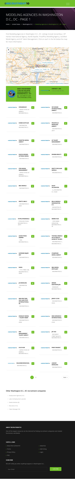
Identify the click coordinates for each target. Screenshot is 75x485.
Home (8, 24)
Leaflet (47, 83)
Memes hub (55, 219)
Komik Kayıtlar (24, 123)
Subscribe (56, 469)
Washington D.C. (28, 24)
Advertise (43, 446)
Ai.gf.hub (22, 347)
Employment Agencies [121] (16, 395)
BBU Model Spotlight (55, 268)
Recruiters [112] (13, 406)
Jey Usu (39, 63)
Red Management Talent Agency (23, 333)
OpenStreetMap (59, 83)
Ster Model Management (23, 169)
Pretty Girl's (23, 201)
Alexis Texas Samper (23, 236)
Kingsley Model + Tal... (44, 69)
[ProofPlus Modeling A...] (48, 59)
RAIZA (20, 267)
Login (41, 452)
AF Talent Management (56, 141)
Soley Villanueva (55, 186)
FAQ (8, 455)
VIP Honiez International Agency (57, 108)
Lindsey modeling (38, 71)
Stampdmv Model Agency (56, 254)
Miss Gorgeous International (57, 316)
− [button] (8, 52)
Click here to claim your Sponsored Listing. (24, 96)
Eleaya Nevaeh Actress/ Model (24, 155)
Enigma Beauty (56, 154)
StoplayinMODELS (23, 219)
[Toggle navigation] (67, 4)
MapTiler (53, 83)
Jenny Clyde (55, 298)
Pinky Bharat (56, 347)
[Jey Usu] (38, 59)
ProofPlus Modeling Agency (55, 124)
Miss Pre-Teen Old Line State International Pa (24, 301)
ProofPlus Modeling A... (48, 62)
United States (16, 24)
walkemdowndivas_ (23, 363)
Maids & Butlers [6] (14, 402)
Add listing (43, 449)
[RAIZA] (36, 65)
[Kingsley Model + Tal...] (44, 66)
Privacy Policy (11, 452)
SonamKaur (23, 107)
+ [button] (8, 50)
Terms (9, 449)
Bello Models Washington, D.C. (56, 203)
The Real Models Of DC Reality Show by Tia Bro (57, 237)
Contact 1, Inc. (38, 69)
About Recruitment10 (13, 446)
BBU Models (22, 185)
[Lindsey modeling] (37, 67)
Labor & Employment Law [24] (17, 399)
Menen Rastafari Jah (56, 283)
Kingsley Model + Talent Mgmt (24, 316)
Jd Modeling (23, 283)
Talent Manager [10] (14, 409)
